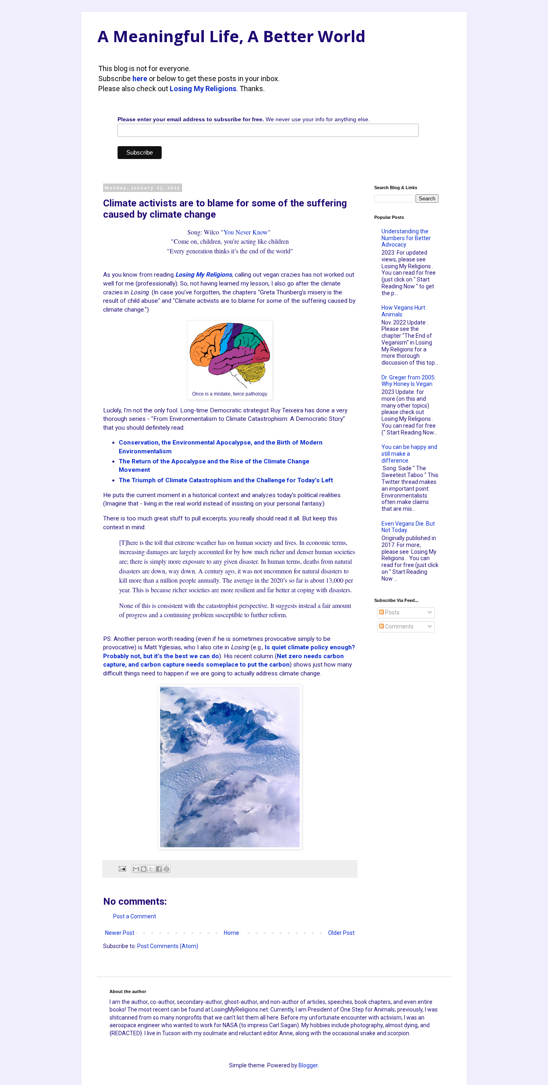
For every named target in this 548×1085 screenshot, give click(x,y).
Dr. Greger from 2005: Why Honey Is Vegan (409, 381)
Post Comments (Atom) (167, 946)
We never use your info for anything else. (244, 119)
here (139, 78)
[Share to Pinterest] (166, 869)
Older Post (341, 933)
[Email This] (136, 869)
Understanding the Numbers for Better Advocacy (406, 238)
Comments (399, 626)
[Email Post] (121, 868)
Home (231, 933)
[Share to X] (151, 869)
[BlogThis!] (144, 869)
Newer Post (119, 933)
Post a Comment (134, 916)
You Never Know (245, 232)
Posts (392, 612)
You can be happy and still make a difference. (409, 454)
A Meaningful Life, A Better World (231, 36)
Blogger (308, 1065)
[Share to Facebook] (159, 869)
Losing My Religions (203, 88)
